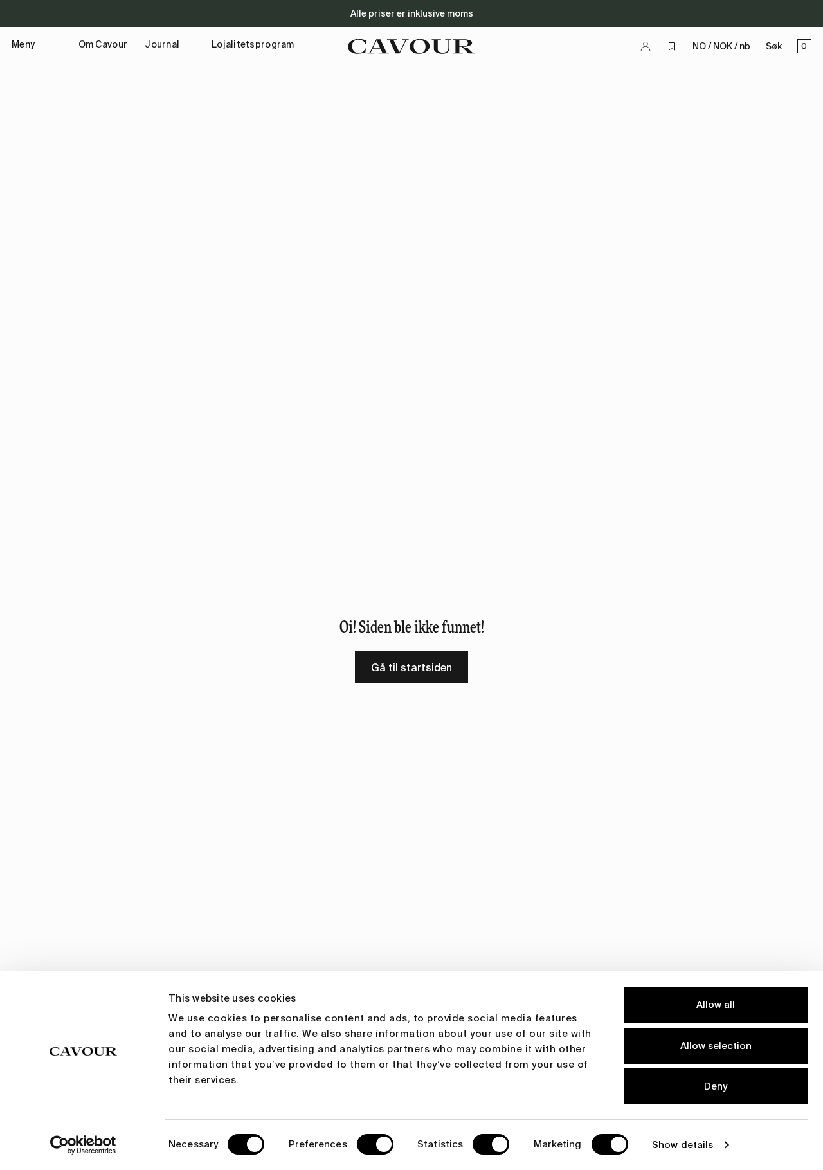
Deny (715, 1086)
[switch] (375, 1144)
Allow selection (716, 1046)
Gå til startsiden (411, 668)
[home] (411, 46)
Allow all (715, 1005)
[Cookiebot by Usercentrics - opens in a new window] (83, 1145)
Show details (682, 1145)
